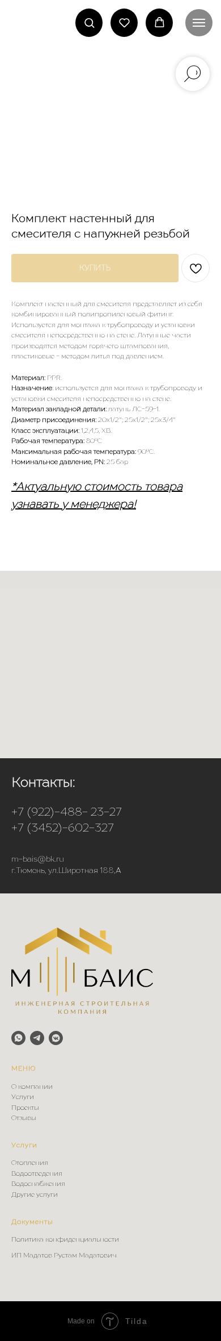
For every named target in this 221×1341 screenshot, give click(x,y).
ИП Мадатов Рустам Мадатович (64, 1255)
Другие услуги (34, 1195)
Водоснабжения (38, 1184)
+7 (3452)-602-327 (62, 828)
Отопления (29, 1163)
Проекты (25, 1108)
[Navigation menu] (199, 23)
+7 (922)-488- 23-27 (66, 812)
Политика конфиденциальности (65, 1239)
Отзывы (23, 1118)
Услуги (22, 1097)
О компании (32, 1087)
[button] (89, 22)
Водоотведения (36, 1174)
